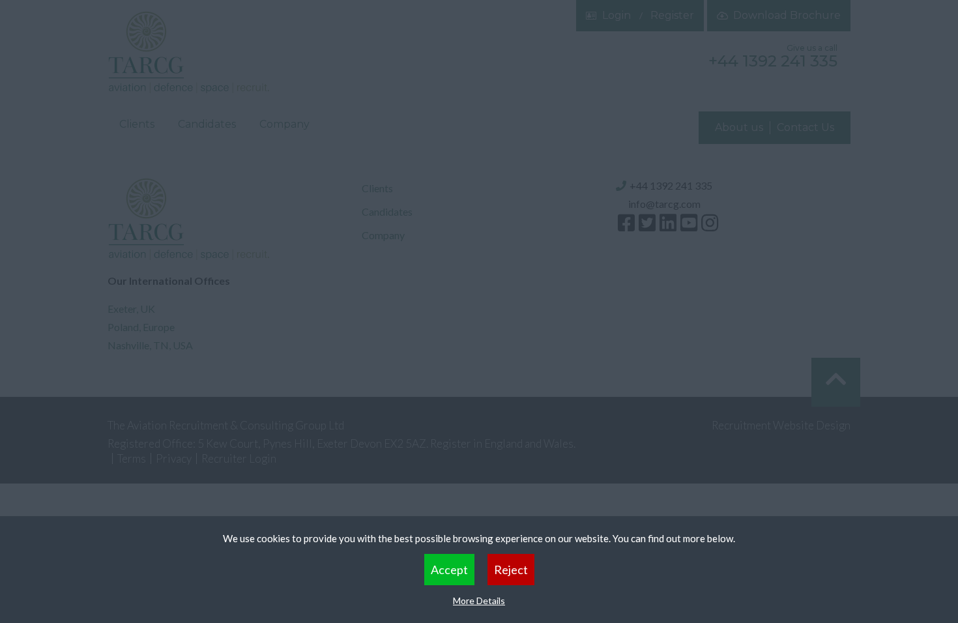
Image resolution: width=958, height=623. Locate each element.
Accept (449, 569)
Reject (511, 569)
